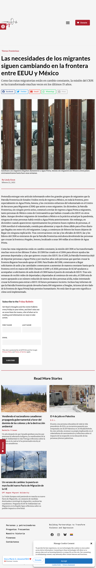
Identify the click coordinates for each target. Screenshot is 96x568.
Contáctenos (12, 541)
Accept (64, 561)
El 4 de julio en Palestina (62, 416)
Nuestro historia (15, 533)
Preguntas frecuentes (18, 529)
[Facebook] (52, 534)
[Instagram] (58, 534)
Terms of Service (20, 352)
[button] (91, 543)
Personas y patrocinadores (20, 525)
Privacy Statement (69, 565)
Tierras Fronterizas (10, 51)
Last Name (26, 325)
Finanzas (10, 537)
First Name (7, 325)
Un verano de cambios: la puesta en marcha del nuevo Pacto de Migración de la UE (23, 485)
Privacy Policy (7, 352)
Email (4, 338)
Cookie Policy (56, 565)
